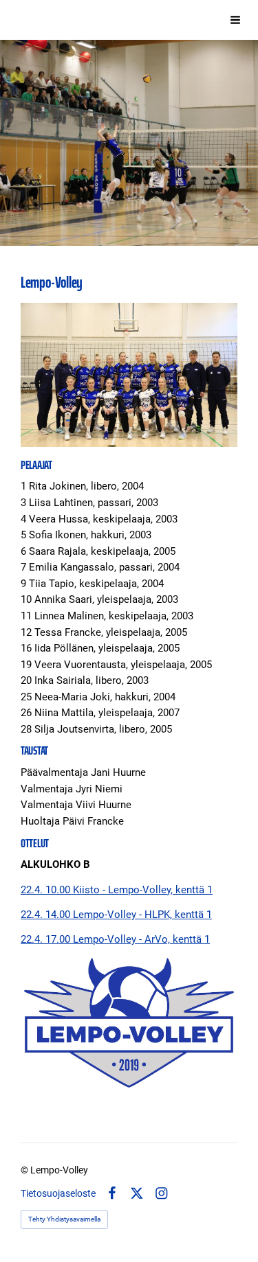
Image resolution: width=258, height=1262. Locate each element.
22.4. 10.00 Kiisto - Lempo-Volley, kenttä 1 (117, 890)
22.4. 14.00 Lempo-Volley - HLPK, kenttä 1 (116, 914)
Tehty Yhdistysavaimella (64, 1219)
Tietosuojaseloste (58, 1193)
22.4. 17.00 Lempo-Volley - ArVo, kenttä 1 (115, 939)
